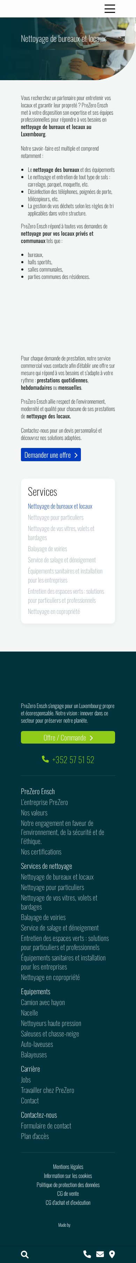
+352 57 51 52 (73, 759)
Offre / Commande (66, 737)
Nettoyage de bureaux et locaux (60, 505)
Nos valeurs (34, 812)
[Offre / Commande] (112, 1254)
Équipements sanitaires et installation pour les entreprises (65, 575)
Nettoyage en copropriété (54, 611)
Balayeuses (34, 1054)
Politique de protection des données (68, 1184)
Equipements (35, 991)
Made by (64, 1225)
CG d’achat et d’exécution (68, 1202)
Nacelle (29, 1012)
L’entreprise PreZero (44, 801)
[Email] (100, 1254)
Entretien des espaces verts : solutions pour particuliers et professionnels (66, 595)
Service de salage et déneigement (62, 559)
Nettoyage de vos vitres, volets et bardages (59, 902)
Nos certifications (41, 851)
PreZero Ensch (38, 791)
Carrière (30, 1068)
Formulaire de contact (46, 1125)
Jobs (26, 1079)
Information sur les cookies (68, 1175)
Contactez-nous (39, 1114)
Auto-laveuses (37, 1043)
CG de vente (68, 1193)
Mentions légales (68, 1166)
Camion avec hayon (43, 1001)
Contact (30, 1100)
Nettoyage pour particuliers (55, 517)
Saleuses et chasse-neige (50, 1033)
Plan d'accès (35, 1135)
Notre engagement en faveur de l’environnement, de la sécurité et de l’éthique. (62, 831)
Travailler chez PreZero (47, 1089)
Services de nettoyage (46, 865)
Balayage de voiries (47, 548)
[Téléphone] (87, 1254)
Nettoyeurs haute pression (51, 1022)
